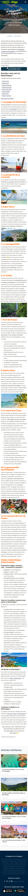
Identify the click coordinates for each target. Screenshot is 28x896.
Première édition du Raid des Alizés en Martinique (13, 793)
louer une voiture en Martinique (16, 713)
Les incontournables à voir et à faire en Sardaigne (13, 770)
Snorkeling (13, 109)
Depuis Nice (5, 93)
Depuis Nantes (6, 91)
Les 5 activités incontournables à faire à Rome (13, 841)
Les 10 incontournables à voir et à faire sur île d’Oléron (14, 817)
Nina (4, 845)
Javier (4, 798)
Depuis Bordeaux (6, 85)
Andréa (13, 17)
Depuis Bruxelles (6, 87)
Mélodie (4, 821)
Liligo (4, 774)
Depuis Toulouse (6, 95)
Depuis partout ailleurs (7, 98)
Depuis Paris (5, 81)
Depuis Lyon (5, 83)
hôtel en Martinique (15, 678)
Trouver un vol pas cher (18, 881)
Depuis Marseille (6, 89)
